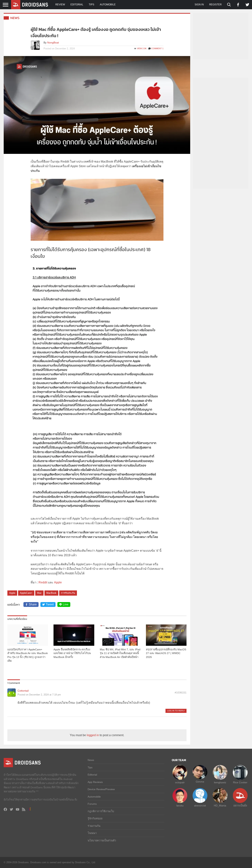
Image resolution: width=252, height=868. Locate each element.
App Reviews (95, 782)
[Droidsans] (29, 4)
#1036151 (181, 692)
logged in (93, 735)
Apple (58, 582)
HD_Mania (220, 805)
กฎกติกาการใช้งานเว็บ (101, 811)
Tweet (50, 604)
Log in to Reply (176, 711)
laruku (180, 805)
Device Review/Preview (101, 789)
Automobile (108, 4)
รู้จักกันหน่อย (95, 818)
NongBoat (53, 42)
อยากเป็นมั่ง (240, 805)
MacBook (51, 593)
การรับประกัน (68, 593)
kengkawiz (220, 782)
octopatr (180, 782)
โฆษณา (92, 833)
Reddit (43, 582)
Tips (91, 4)
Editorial (76, 4)
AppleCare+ (26, 593)
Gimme (200, 781)
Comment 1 (157, 48)
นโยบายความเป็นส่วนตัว (102, 840)
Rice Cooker (240, 782)
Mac (39, 593)
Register (215, 4)
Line (65, 604)
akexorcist (200, 805)
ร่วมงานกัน (94, 825)
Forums (92, 803)
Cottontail (23, 690)
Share (33, 604)
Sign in (199, 4)
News (15, 18)
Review (60, 4)
